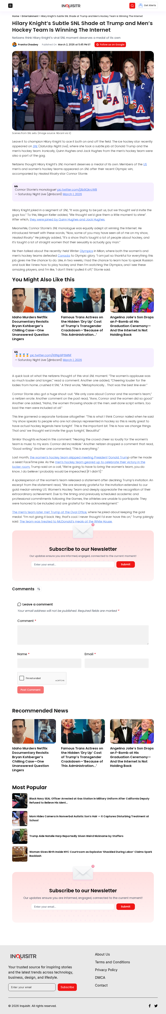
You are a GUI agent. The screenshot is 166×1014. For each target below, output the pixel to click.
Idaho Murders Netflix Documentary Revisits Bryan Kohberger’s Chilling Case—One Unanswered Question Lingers (30, 328)
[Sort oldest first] (39, 589)
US (145, 164)
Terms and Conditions (112, 962)
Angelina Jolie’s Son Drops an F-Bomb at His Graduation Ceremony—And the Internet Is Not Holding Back (132, 326)
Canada (64, 256)
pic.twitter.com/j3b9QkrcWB (77, 190)
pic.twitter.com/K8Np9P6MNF (50, 355)
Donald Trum (117, 457)
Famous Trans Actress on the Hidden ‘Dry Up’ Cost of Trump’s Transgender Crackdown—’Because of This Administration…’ (82, 326)
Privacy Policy (106, 970)
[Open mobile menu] (10, 6)
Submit (125, 564)
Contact (101, 985)
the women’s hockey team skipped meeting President (69, 457)
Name (23, 654)
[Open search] (132, 6)
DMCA (100, 978)
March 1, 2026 (72, 194)
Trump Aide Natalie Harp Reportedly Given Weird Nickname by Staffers (76, 836)
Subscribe (67, 987)
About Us (102, 954)
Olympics (86, 251)
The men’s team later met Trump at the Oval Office (49, 512)
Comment (26, 621)
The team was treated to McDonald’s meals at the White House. (66, 521)
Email (90, 654)
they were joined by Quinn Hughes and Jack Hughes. (67, 219)
